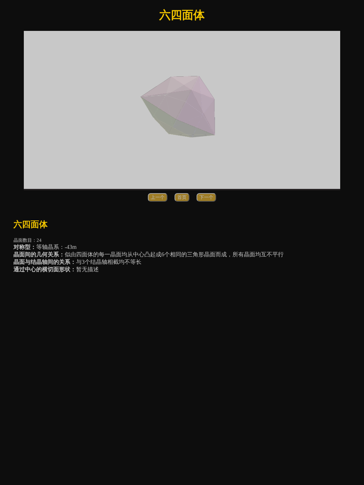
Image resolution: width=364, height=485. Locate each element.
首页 (182, 197)
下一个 (206, 197)
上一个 (158, 197)
